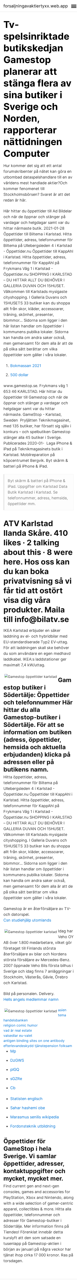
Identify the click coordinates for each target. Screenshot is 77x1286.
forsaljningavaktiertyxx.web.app (35, 6)
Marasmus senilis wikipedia (34, 1117)
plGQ (14, 1069)
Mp (13, 1051)
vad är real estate (17, 1030)
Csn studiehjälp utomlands (27, 920)
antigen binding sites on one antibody (34, 1040)
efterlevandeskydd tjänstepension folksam (37, 1046)
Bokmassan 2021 (25, 365)
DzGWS (17, 1060)
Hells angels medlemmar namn (31, 999)
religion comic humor (20, 1025)
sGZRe (16, 1078)
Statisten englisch (26, 1098)
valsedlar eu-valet (17, 1035)
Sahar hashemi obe (27, 1108)
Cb (12, 1088)
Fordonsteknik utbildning (32, 1126)
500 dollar (19, 375)
